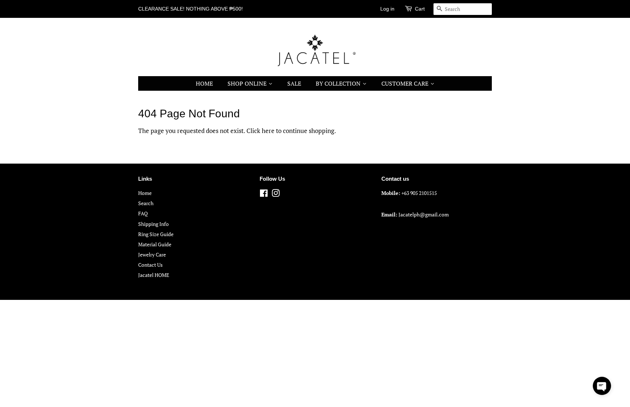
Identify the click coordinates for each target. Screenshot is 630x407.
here (268, 130)
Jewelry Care (152, 254)
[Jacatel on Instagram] (276, 194)
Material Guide (154, 244)
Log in (387, 9)
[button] (602, 386)
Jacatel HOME (153, 274)
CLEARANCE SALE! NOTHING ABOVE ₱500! (190, 9)
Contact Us (150, 264)
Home (145, 192)
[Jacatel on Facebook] (264, 194)
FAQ (143, 213)
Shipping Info (153, 223)
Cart (420, 9)
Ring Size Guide (156, 234)
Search (145, 203)
